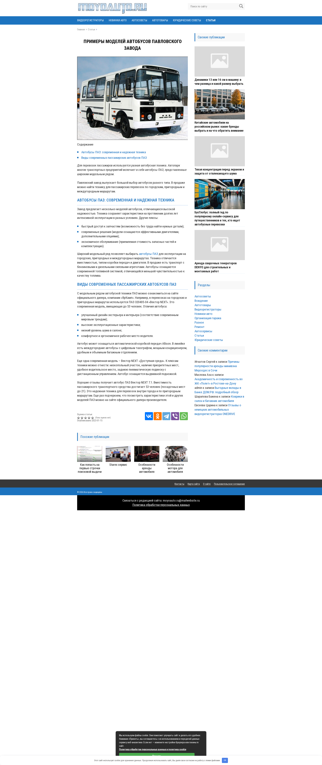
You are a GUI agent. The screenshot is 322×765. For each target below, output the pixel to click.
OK (225, 760)
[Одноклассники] (158, 416)
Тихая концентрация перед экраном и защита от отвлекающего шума (219, 171)
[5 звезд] (93, 417)
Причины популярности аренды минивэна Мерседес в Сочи (217, 366)
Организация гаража (208, 318)
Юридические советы (187, 20)
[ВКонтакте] (149, 416)
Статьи (211, 20)
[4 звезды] (89, 417)
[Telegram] (166, 416)
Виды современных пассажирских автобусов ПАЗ (114, 158)
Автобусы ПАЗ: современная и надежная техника (113, 152)
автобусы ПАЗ (148, 254)
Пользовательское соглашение (229, 484)
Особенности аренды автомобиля (146, 468)
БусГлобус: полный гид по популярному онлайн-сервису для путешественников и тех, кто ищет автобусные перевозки (217, 218)
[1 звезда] (79, 417)
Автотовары (160, 20)
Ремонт (199, 327)
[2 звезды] (82, 417)
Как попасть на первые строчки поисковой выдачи (90, 468)
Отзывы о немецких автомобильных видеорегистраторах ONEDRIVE (218, 409)
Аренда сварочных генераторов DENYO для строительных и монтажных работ (216, 267)
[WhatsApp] (184, 416)
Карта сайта (194, 484)
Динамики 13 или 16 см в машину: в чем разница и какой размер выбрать (219, 82)
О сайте (207, 484)
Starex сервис (118, 464)
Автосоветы (139, 20)
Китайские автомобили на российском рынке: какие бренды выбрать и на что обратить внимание (219, 126)
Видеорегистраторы (90, 20)
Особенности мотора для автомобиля (175, 468)
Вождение (201, 301)
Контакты (179, 484)
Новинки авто (118, 20)
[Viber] (175, 416)
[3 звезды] (86, 417)
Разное (199, 322)
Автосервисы (203, 331)
